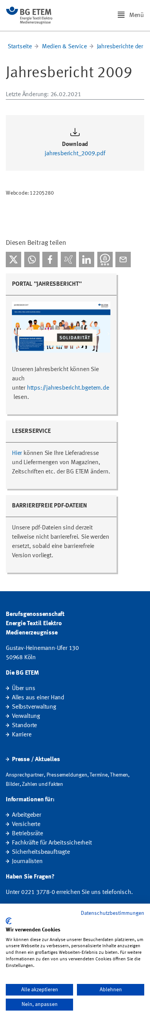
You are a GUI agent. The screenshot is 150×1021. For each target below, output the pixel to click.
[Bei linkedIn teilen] (86, 259)
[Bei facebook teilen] (50, 259)
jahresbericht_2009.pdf (75, 154)
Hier (17, 453)
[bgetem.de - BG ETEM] (29, 15)
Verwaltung (26, 716)
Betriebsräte (27, 834)
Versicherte (26, 824)
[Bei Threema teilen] (105, 259)
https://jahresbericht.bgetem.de (68, 388)
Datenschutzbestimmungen (112, 913)
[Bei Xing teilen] (68, 259)
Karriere (21, 735)
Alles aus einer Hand (38, 698)
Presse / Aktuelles (36, 759)
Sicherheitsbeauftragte (41, 852)
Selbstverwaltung (34, 707)
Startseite (20, 47)
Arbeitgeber (26, 815)
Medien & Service (64, 47)
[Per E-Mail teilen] (123, 259)
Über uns (23, 688)
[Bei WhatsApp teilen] (32, 259)
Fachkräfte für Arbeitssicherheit (52, 843)
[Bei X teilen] (13, 259)
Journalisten (27, 861)
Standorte (24, 726)
